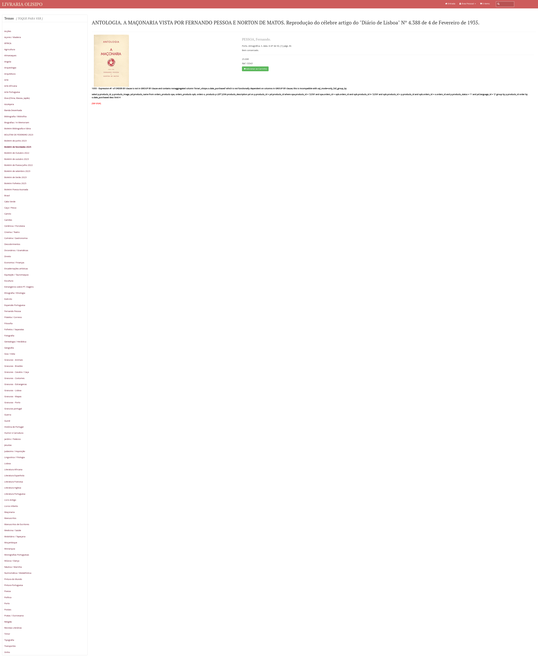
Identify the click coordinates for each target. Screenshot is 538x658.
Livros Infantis (11, 506)
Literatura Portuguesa (14, 493)
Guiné (7, 420)
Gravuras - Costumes (14, 378)
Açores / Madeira (12, 37)
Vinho (7, 652)
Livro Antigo (10, 499)
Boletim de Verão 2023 (15, 177)
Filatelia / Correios (13, 317)
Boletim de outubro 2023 (16, 159)
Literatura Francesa (13, 481)
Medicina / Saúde (12, 530)
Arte (6, 79)
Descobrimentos (12, 244)
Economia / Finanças (14, 262)
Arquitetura (9, 73)
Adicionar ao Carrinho (256, 68)
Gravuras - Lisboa (12, 390)
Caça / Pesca (10, 207)
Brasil (7, 195)
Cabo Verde (9, 201)
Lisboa (7, 463)
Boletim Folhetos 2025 (15, 183)
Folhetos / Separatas (14, 329)
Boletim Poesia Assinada (16, 189)
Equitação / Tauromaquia (16, 274)
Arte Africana (10, 85)
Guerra (7, 414)
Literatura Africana (13, 469)
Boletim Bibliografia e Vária (17, 128)
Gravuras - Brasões (13, 366)
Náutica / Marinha (13, 566)
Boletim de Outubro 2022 (16, 152)
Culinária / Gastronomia (15, 238)
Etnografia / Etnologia (14, 292)
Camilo (7, 213)
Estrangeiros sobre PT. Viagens (19, 286)
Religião (8, 621)
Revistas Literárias (13, 627)
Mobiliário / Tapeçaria (14, 536)
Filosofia (8, 323)
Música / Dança (11, 560)
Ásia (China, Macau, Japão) (17, 98)
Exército (8, 299)
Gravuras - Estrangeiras (15, 384)
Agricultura (9, 49)
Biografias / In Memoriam (16, 122)
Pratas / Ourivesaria (14, 615)
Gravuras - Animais (13, 359)
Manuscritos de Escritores (16, 524)
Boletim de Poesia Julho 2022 (18, 165)
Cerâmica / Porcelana (14, 225)
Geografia (9, 347)
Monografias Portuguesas (16, 554)
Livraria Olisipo (22, 4)
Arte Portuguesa (12, 92)
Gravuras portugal (13, 408)
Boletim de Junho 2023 (15, 140)
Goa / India (9, 353)
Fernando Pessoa (12, 311)
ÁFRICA (7, 43)
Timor (7, 633)
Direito (7, 256)
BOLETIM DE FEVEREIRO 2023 (18, 134)
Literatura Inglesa (12, 487)
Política (7, 597)
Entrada (451, 3)
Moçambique (10, 542)
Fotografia (9, 335)
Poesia (7, 591)
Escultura (8, 280)
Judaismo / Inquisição (14, 451)
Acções (7, 31)
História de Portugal (14, 426)
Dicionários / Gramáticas (16, 250)
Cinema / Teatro (12, 232)
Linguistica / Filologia (14, 457)
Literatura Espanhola (14, 475)
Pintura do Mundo (13, 579)
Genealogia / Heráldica (15, 341)
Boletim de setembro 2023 (17, 171)
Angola (7, 61)
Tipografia (9, 640)
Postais (7, 609)
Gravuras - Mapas (12, 396)
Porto (7, 603)
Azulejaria (9, 104)
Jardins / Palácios (12, 439)
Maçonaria (9, 512)
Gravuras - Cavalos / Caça (16, 372)
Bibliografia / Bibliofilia (15, 116)
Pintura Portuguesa (13, 585)
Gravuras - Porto (12, 402)
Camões (8, 219)
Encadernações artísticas (16, 268)
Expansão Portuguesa (14, 305)
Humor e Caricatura (13, 432)
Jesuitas (8, 445)
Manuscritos (10, 518)
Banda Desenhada (13, 110)
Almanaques (10, 55)
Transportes (10, 646)
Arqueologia (10, 67)
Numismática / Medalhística (17, 572)
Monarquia (9, 548)
